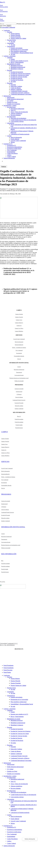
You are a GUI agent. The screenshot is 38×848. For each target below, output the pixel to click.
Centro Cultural (11, 843)
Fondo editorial (15, 819)
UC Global (10, 769)
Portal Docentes (8, 670)
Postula (13, 712)
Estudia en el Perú (12, 771)
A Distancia (19, 394)
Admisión (10, 710)
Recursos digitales (16, 788)
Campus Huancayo (19, 322)
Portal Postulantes (8, 665)
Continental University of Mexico (20, 758)
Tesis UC (13, 781)
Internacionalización (19, 344)
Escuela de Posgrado (19, 403)
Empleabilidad (11, 836)
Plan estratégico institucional (18, 702)
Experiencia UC (8, 825)
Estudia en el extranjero (13, 773)
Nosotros (9, 677)
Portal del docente (19, 427)
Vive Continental (19, 350)
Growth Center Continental (19, 339)
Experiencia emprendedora (14, 829)
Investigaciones (11, 777)
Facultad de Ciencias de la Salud (20, 733)
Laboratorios (10, 799)
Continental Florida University (19, 400)
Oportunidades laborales (19, 356)
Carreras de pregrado (19, 388)
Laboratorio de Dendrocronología (20, 812)
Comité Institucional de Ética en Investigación (23, 794)
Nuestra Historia (15, 678)
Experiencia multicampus (14, 832)
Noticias (3, 166)
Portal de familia (19, 425)
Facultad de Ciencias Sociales (19, 736)
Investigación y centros (10, 776)
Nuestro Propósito (16, 683)
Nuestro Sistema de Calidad (18, 685)
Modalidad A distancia (17, 725)
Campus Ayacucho (19, 317)
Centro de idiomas (19, 397)
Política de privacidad (19, 381)
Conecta (19, 366)
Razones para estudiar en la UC (19, 714)
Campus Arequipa (19, 314)
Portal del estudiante (19, 422)
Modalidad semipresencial (18, 723)
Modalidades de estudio (13, 719)
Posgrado (13, 746)
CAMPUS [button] (4, 432)
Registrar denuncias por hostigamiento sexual (19, 378)
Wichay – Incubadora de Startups (19, 347)
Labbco (9, 841)
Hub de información (19, 342)
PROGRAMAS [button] (6, 494)
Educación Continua (16, 749)
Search (9, 25)
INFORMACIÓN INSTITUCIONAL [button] (13, 527)
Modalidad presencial (17, 720)
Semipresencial (19, 391)
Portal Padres (7, 672)
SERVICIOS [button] (5, 461)
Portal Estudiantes (9, 667)
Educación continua (19, 405)
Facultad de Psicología (17, 740)
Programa (9, 745)
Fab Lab (19, 359)
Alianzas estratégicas (16, 786)
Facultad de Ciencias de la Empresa (20, 731)
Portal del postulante (19, 419)
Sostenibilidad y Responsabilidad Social (22, 704)
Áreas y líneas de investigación (19, 784)
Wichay (13, 823)
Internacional (7, 763)
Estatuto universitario (16, 697)
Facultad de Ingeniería (17, 729)
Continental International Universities (21, 760)
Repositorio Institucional (19, 369)
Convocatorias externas (17, 797)
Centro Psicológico (12, 839)
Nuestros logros (11, 688)
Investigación (19, 353)
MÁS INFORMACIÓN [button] (8, 554)
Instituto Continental (19, 408)
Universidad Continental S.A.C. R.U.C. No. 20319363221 (9, 644)
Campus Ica (19, 325)
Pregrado (9, 727)
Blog (2, 560)
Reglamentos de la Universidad (19, 699)
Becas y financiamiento (17, 716)
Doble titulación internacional (15, 767)
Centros (9, 815)
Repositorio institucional (17, 779)
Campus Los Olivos (19, 328)
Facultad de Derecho (16, 738)
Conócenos (7, 675)
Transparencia (19, 372)
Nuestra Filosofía (15, 681)
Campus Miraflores (19, 331)
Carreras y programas (9, 708)
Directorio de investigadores (18, 792)
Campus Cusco (19, 319)
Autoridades (10, 691)
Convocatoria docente (19, 375)
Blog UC (2, 2)
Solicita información (9, 845)
